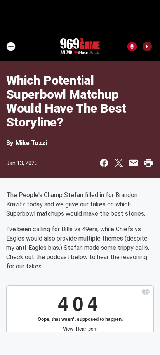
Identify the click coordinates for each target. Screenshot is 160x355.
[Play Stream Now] (147, 46)
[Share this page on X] (118, 163)
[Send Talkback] (132, 46)
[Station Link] (80, 46)
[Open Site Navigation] (11, 46)
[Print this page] (148, 163)
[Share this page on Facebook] (104, 163)
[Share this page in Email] (133, 163)
